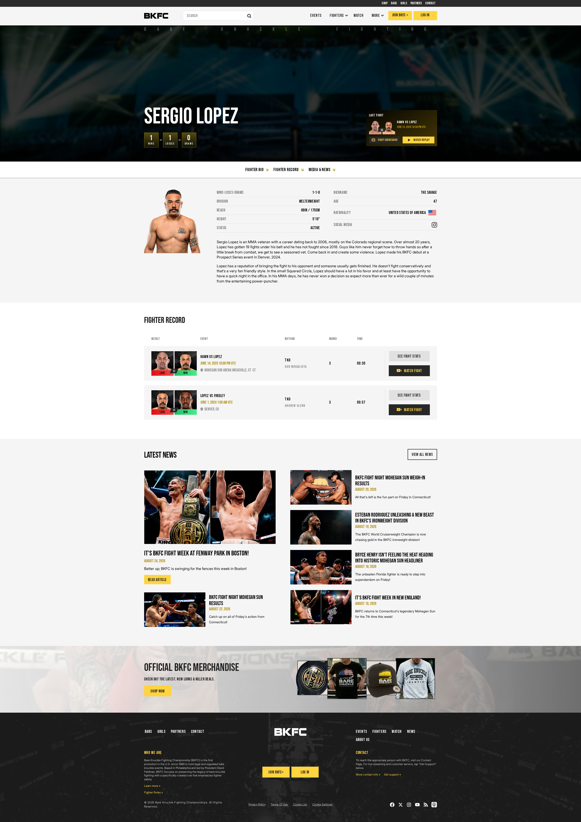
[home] (156, 16)
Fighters (379, 731)
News (411, 731)
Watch (397, 731)
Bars (148, 731)
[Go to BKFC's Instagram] (409, 804)
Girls (162, 731)
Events (361, 731)
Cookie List (300, 804)
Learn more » (152, 786)
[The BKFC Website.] (290, 732)
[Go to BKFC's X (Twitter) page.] (401, 804)
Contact (197, 731)
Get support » (392, 774)
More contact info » (368, 774)
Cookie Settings (322, 804)
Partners (178, 731)
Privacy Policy (257, 804)
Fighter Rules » (153, 792)
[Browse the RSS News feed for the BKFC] (426, 804)
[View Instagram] (434, 225)
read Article (157, 579)
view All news (422, 454)
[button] (337, 16)
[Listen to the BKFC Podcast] (434, 804)
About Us (363, 739)
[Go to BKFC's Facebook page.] (392, 804)
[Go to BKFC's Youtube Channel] (417, 804)
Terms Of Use (279, 804)
